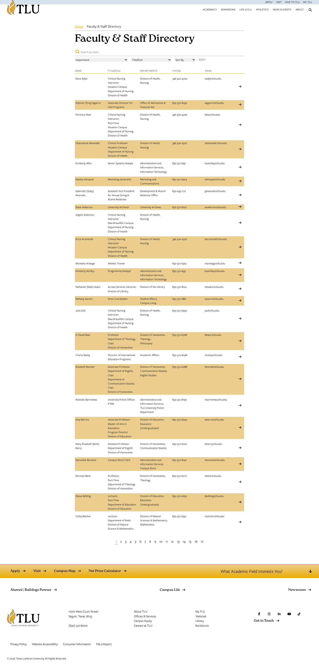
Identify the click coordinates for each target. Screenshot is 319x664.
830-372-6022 (179, 443)
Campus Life (170, 590)
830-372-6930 (179, 310)
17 (202, 541)
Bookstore (202, 626)
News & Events (282, 9)
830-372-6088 (179, 366)
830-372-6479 (179, 179)
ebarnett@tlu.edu (214, 366)
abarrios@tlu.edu (214, 419)
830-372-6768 (179, 334)
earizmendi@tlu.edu (216, 239)
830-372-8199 (179, 399)
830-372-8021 (179, 207)
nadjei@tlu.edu (213, 78)
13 (178, 541)
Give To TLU (292, 2)
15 (190, 541)
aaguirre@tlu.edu (214, 102)
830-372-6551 (179, 163)
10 (160, 541)
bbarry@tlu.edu (213, 443)
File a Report (104, 644)
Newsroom (297, 590)
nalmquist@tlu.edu (215, 179)
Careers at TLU (143, 626)
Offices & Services (145, 616)
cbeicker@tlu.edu (214, 516)
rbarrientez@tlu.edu (216, 399)
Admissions (228, 9)
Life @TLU (246, 9)
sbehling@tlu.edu (214, 496)
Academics (210, 9)
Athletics (262, 9)
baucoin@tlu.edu (214, 298)
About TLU (140, 611)
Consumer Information (77, 644)
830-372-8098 (179, 355)
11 (167, 541)
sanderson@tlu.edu (215, 207)
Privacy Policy (18, 644)
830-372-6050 (179, 419)
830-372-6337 (179, 516)
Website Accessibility (45, 644)
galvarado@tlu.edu (215, 191)
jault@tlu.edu (212, 310)
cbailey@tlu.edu (213, 355)
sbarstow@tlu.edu (215, 460)
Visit (279, 2)
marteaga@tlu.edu (215, 263)
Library (200, 621)
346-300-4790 (179, 78)
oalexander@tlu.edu (216, 143)
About (300, 9)
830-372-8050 (179, 102)
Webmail (201, 616)
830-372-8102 (179, 286)
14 (184, 541)
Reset (202, 59)
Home (79, 26)
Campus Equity (143, 621)
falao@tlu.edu (212, 114)
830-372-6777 (179, 475)
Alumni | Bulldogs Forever (30, 590)
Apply (269, 2)
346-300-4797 (179, 143)
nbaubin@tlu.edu (214, 286)
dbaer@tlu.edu (213, 334)
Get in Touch (264, 621)
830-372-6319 (179, 263)
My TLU (307, 2)
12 (172, 541)
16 (196, 541)
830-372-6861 (179, 298)
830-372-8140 (179, 460)
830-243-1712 (179, 191)
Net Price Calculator (105, 571)
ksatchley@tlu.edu (215, 163)
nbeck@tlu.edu (213, 475)
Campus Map (65, 571)
